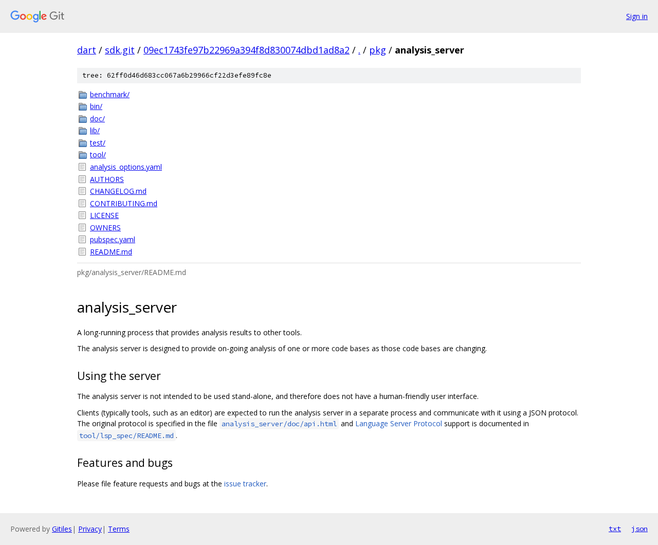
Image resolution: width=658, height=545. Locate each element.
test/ (97, 143)
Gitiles (62, 529)
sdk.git (120, 50)
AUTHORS (107, 179)
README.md (111, 252)
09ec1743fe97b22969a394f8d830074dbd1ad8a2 (246, 50)
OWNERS (105, 227)
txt (615, 528)
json (639, 528)
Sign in (637, 16)
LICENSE (104, 215)
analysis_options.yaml (126, 167)
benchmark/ (110, 94)
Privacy (90, 529)
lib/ (95, 130)
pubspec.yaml (112, 239)
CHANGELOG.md (118, 191)
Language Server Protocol (398, 423)
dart (86, 50)
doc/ (97, 118)
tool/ (98, 154)
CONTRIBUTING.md (123, 203)
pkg (377, 50)
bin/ (96, 106)
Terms (119, 529)
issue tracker (245, 483)
